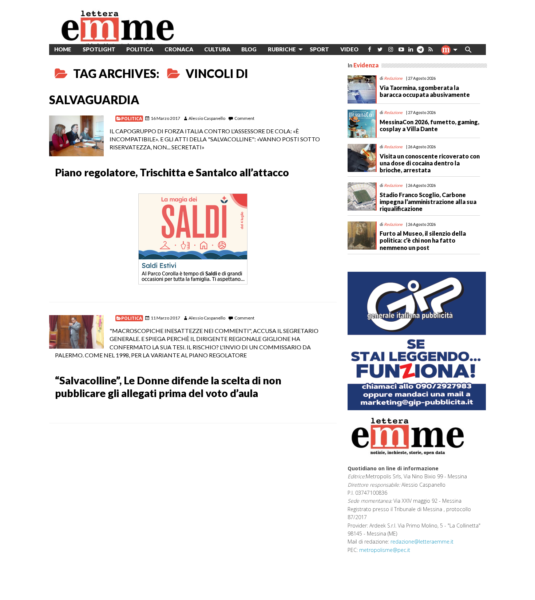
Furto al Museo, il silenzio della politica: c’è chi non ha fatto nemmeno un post (423, 240)
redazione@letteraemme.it (422, 541)
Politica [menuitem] (139, 49)
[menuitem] (369, 49)
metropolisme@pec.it (384, 549)
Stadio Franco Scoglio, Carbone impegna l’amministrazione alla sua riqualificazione (428, 201)
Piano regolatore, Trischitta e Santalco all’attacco (172, 172)
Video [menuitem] (349, 49)
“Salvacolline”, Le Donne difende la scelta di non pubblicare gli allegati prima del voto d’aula (168, 386)
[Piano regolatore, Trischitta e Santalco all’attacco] (76, 136)
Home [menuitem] (62, 49)
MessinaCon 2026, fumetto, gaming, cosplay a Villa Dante (429, 125)
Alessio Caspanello (207, 118)
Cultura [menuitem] (217, 49)
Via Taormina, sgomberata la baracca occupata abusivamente (425, 91)
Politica (131, 118)
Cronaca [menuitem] (179, 49)
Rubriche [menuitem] (282, 49)
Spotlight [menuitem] (99, 49)
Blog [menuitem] (249, 49)
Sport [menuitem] (319, 49)
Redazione (393, 78)
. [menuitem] (420, 52)
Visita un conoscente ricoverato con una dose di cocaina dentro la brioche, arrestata (430, 163)
